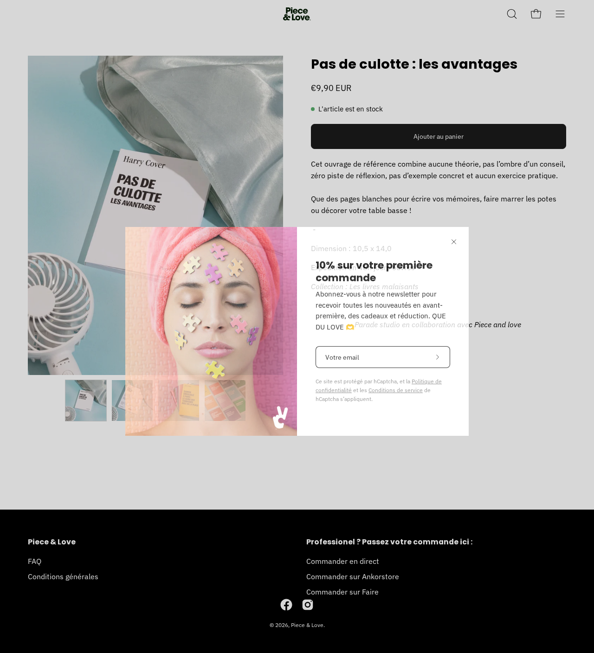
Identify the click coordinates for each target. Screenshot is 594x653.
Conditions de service (395, 385)
